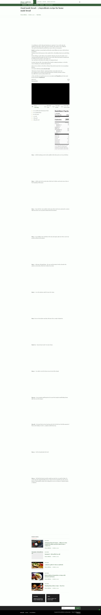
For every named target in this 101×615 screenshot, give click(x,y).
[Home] (34, 2)
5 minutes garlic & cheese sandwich (54, 564)
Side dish (36, 4)
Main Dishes (30, 4)
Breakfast (24, 4)
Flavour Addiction (24, 14)
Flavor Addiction (26, 2)
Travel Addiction (51, 1)
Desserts (42, 4)
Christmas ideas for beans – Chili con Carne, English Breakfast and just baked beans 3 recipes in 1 (56, 544)
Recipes (44, 1)
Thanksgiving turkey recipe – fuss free (54, 585)
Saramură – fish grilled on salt (52, 554)
